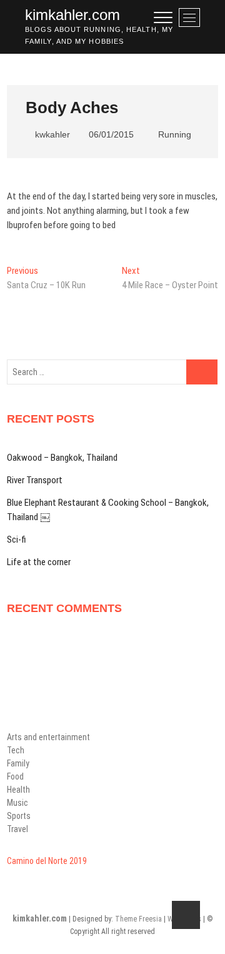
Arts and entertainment (48, 737)
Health (18, 790)
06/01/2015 (110, 134)
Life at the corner (39, 562)
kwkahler (51, 134)
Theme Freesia (138, 919)
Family (18, 763)
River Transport (34, 480)
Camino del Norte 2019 (47, 861)
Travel (17, 829)
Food (15, 776)
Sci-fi (16, 539)
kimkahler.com (72, 14)
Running (174, 134)
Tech (15, 750)
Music (17, 803)
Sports (19, 816)
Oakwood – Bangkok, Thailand (62, 457)
